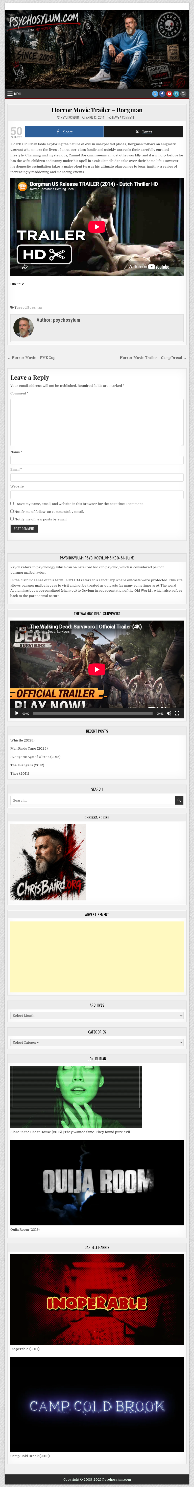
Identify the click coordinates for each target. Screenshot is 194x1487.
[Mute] (169, 713)
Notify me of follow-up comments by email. (49, 512)
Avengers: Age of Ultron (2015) (35, 757)
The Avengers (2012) (27, 765)
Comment (19, 393)
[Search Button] (183, 94)
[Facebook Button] (162, 94)
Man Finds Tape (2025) (29, 748)
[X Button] (155, 94)
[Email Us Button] (176, 94)
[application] (97, 669)
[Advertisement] (97, 956)
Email (16, 469)
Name (16, 452)
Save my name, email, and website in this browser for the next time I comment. (80, 504)
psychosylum (70, 117)
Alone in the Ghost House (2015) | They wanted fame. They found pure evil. (70, 1132)
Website (17, 486)
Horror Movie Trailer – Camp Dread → (153, 358)
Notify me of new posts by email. (40, 519)
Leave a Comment (123, 117)
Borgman (34, 308)
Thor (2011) (19, 773)
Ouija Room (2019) (25, 1229)
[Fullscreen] (177, 713)
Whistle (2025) (22, 740)
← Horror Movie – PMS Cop (31, 358)
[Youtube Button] (169, 94)
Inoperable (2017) (25, 1349)
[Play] (16, 713)
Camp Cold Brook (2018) (30, 1456)
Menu (17, 93)
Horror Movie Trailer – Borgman (97, 110)
